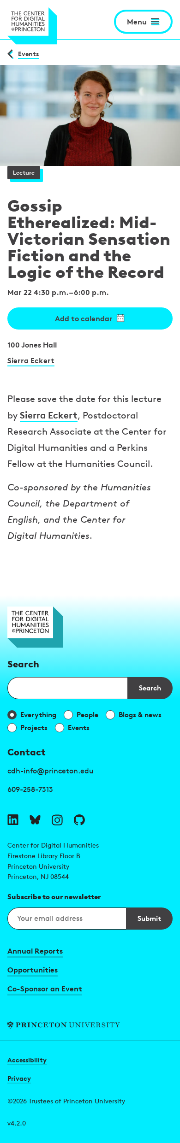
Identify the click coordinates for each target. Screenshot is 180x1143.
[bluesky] (35, 819)
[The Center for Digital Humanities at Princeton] (32, 26)
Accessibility (27, 1060)
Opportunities (32, 969)
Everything (38, 714)
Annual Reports (35, 950)
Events (28, 54)
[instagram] (57, 819)
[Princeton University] (90, 1025)
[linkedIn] (12, 819)
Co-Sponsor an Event (44, 988)
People (87, 714)
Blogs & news (140, 714)
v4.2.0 (16, 1123)
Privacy (19, 1078)
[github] (79, 819)
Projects (34, 727)
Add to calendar (84, 318)
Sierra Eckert (30, 360)
